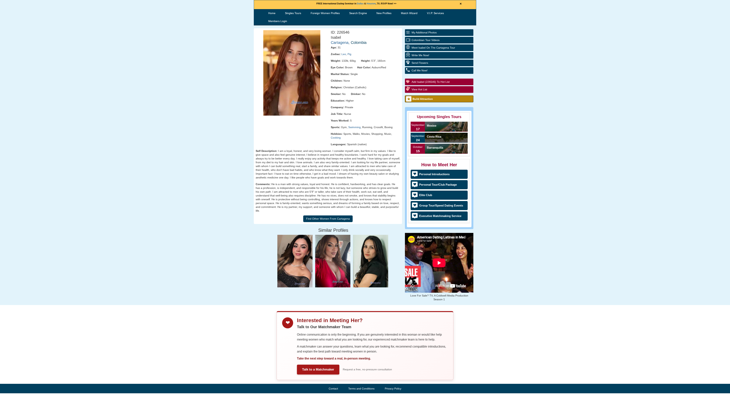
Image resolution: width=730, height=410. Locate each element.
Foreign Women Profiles (325, 13)
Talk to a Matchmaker (318, 369)
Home (271, 13)
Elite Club (425, 195)
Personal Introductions (434, 174)
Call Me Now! (420, 70)
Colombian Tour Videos (426, 40)
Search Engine (358, 13)
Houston (371, 3)
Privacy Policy (393, 388)
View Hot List (419, 89)
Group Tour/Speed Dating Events (441, 205)
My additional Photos (424, 32)
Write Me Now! (420, 55)
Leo (343, 54)
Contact (333, 388)
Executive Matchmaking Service (440, 216)
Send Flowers (420, 62)
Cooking (336, 137)
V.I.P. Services (435, 13)
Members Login (277, 21)
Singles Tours (293, 13)
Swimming (354, 127)
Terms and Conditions (361, 388)
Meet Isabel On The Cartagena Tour (433, 47)
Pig (349, 54)
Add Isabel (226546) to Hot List (431, 81)
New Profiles (383, 13)
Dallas (360, 3)
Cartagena (339, 42)
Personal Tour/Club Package (438, 184)
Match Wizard (409, 13)
